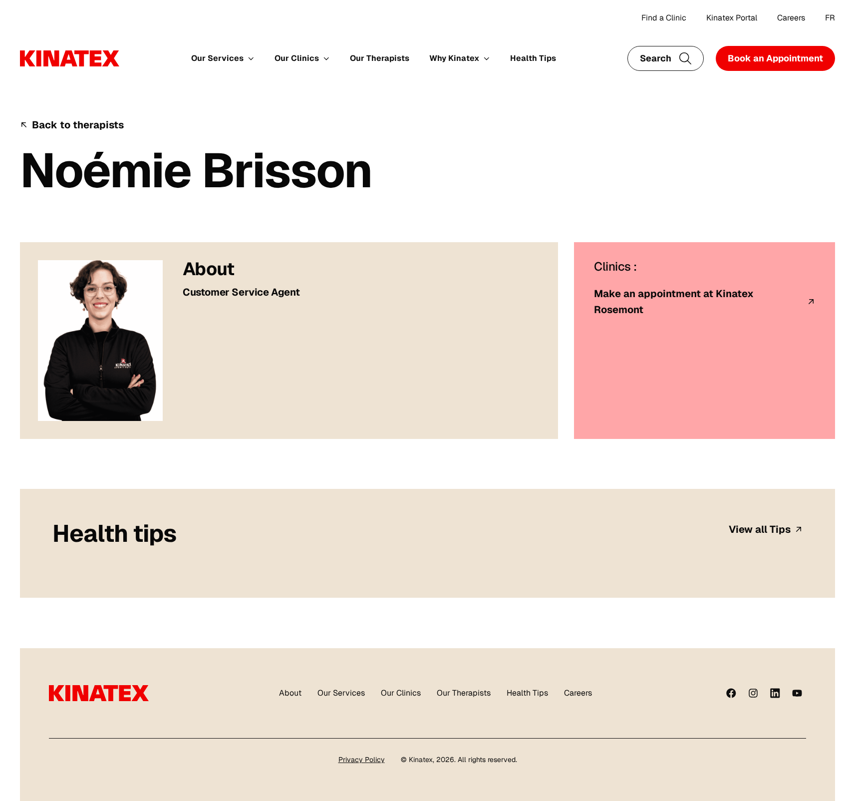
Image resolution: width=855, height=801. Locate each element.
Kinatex (421, 759)
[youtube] (797, 693)
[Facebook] (731, 693)
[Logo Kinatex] (69, 58)
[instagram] (753, 693)
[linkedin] (775, 693)
